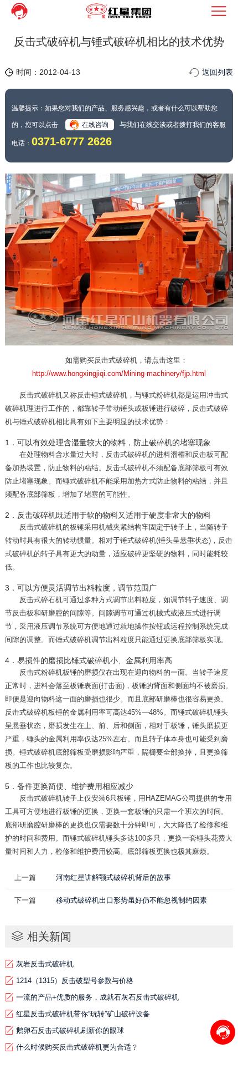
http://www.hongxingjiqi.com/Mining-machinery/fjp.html (119, 373)
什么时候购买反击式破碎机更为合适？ (77, 1047)
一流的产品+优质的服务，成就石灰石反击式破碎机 (97, 997)
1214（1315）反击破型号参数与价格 (74, 980)
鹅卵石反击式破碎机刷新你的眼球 (70, 1030)
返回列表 (217, 72)
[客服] (19, 11)
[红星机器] (119, 11)
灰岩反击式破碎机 (45, 964)
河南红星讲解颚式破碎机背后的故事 (113, 877)
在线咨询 (95, 125)
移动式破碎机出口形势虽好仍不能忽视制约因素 (131, 900)
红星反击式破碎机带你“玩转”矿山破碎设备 (83, 1014)
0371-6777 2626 (72, 141)
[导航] (219, 11)
